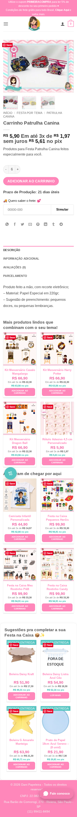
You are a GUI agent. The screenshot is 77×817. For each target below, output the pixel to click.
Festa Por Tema (29, 113)
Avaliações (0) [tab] (14, 267)
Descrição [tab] (11, 250)
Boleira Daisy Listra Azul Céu (55, 676)
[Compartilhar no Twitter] (22, 224)
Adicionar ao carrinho (31, 181)
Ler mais (55, 695)
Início (7, 113)
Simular (62, 209)
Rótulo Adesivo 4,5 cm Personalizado (57, 441)
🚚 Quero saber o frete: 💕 (22, 200)
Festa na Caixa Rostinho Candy (57, 587)
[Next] (67, 66)
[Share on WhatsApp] (7, 224)
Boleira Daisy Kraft (21, 674)
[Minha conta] (63, 24)
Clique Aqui (62, 10)
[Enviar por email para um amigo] (30, 224)
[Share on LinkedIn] (45, 224)
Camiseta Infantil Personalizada (20, 518)
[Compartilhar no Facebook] (14, 224)
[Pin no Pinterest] (37, 224)
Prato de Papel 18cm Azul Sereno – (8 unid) (55, 743)
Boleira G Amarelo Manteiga (21, 741)
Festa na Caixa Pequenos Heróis (57, 518)
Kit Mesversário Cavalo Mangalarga (20, 371)
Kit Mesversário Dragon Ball (20, 441)
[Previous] (10, 66)
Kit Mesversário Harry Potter (57, 371)
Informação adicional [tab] (21, 258)
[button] (5, 24)
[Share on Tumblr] (53, 224)
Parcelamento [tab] (15, 276)
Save (9, 45)
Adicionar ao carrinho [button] (20, 392)
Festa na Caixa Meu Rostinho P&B (20, 587)
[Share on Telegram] (61, 224)
